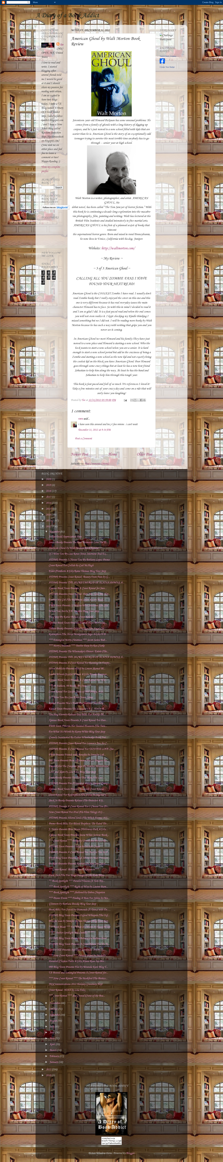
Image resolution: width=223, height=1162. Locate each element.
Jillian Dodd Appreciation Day (65, 536)
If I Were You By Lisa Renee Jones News (71, 697)
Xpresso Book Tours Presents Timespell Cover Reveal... (77, 789)
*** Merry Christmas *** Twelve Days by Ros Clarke (76, 645)
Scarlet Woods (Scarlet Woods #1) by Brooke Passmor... (78, 674)
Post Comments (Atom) (97, 463)
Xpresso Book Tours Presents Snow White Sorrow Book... (79, 835)
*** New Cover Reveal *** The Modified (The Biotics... (78, 978)
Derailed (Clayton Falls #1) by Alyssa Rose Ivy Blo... (77, 961)
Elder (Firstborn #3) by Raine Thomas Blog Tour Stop (77, 571)
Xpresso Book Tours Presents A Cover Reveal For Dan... (78, 720)
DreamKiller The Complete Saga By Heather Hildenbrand (78, 766)
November (55, 1003)
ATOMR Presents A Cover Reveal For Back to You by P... (79, 852)
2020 (49, 479)
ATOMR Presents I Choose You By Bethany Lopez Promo (79, 559)
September (54, 1014)
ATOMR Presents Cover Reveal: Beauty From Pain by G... (79, 576)
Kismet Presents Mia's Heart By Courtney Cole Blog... (77, 703)
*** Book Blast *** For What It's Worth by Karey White (79, 927)
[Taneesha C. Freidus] (162, 62)
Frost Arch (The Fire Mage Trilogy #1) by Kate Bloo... (77, 875)
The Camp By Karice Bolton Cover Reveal (71, 617)
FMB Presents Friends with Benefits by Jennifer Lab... (77, 754)
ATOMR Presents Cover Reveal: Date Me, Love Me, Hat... (79, 594)
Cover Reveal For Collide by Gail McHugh (71, 565)
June (52, 1032)
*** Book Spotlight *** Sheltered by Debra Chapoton (77, 892)
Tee (61, 44)
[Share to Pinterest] (144, 400)
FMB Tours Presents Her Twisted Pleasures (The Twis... (78, 726)
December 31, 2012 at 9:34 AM (94, 429)
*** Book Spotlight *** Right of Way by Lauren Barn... (78, 886)
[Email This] (132, 400)
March (53, 1050)
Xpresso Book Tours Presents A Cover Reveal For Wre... (78, 680)
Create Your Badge (167, 67)
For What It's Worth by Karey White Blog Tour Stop (77, 731)
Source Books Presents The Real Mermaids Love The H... (78, 542)
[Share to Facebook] (141, 400)
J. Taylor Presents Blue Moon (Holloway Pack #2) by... (78, 829)
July (52, 1026)
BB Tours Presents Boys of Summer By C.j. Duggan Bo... (79, 760)
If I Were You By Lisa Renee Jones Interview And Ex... (78, 553)
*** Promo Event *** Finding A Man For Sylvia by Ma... (79, 898)
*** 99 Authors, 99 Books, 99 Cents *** (70, 686)
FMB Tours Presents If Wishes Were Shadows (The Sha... (79, 605)
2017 (49, 497)
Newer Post (79, 454)
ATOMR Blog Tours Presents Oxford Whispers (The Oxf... (79, 915)
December (54, 531)
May (52, 1038)
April (52, 1044)
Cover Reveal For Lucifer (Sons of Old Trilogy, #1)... (76, 691)
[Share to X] (138, 400)
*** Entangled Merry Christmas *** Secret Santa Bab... (78, 640)
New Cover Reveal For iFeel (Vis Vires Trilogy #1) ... (76, 812)
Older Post (144, 454)
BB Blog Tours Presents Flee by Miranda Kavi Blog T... (78, 967)
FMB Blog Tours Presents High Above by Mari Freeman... (79, 858)
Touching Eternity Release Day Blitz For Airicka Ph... (77, 714)
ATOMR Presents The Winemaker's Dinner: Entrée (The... (79, 651)
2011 (49, 1069)
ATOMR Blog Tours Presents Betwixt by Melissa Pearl (78, 938)
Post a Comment (83, 438)
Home (112, 454)
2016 (49, 503)
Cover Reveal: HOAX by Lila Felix (67, 990)
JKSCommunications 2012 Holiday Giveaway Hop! (76, 984)
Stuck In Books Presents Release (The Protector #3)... (76, 800)
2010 (49, 1075)
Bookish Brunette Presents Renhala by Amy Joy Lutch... (78, 863)
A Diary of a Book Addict (67, 15)
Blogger (130, 1153)
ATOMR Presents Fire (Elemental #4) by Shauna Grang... (79, 783)
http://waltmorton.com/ (118, 248)
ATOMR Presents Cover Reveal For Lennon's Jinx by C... (78, 743)
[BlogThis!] (135, 400)
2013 (49, 520)
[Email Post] (124, 400)
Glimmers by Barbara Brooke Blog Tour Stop (72, 903)
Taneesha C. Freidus (168, 56)
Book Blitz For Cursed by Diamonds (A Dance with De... (79, 909)
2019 (49, 485)
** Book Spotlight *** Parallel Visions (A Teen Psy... (77, 881)
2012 (49, 526)
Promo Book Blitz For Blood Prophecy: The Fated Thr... (78, 823)
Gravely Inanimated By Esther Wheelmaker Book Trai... (78, 737)
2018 (49, 491)
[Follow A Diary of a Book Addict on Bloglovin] (55, 209)
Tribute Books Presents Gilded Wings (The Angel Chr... (77, 628)
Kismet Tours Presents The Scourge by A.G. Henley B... (77, 708)
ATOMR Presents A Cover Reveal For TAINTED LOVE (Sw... (82, 749)
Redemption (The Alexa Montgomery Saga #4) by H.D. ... (79, 634)
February (54, 1056)
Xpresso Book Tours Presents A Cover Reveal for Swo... (78, 588)
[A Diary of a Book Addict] (111, 1134)
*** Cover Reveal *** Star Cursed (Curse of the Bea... (77, 995)
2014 (49, 514)
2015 (49, 508)
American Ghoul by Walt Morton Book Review (73, 548)
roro (80, 418)
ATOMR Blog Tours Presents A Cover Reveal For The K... (79, 944)
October (53, 1009)
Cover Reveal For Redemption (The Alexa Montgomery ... (78, 794)
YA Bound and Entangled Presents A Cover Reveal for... (78, 972)
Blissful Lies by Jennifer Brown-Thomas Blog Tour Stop (78, 921)
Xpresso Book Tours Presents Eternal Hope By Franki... (78, 622)
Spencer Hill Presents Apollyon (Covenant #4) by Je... (77, 949)
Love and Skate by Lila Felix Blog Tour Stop (72, 772)
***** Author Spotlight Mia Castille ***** (71, 932)
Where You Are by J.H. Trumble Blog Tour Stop (74, 611)
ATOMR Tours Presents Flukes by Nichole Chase (74, 846)
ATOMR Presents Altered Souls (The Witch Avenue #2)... (79, 817)
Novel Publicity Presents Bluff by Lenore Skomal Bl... (77, 668)
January (54, 1062)
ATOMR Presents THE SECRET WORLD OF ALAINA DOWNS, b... (86, 582)
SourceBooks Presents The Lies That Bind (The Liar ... (77, 777)
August (53, 1020)
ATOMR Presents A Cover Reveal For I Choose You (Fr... (79, 806)
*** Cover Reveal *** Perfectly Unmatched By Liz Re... (78, 840)
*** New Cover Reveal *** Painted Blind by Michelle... (78, 955)
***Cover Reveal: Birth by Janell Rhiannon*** (74, 869)
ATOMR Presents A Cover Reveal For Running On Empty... (80, 662)
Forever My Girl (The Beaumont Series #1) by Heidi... (77, 599)
